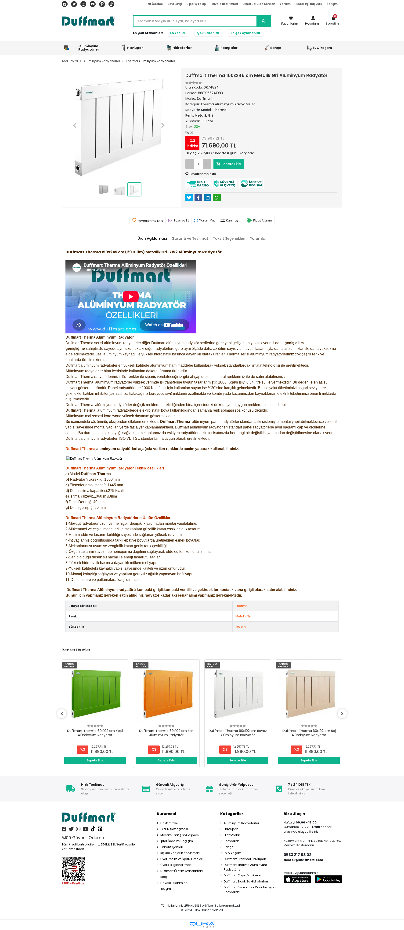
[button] (312, 21)
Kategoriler (231, 813)
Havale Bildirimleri (224, 4)
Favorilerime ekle (202, 174)
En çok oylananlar (245, 33)
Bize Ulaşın (294, 813)
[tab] (152, 239)
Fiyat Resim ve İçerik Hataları (181, 859)
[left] (62, 714)
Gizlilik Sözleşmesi (174, 829)
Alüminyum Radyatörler (241, 823)
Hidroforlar (232, 835)
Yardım (285, 4)
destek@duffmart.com (303, 860)
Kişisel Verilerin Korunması (180, 853)
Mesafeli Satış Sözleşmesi (179, 835)
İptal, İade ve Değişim (176, 841)
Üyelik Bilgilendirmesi (176, 865)
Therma (241, 606)
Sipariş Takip (196, 4)
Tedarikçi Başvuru (308, 4)
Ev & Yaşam (232, 853)
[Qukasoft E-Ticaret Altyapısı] (202, 925)
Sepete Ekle (231, 164)
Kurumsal (166, 813)
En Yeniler (178, 33)
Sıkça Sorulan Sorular (258, 4)
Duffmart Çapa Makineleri (243, 875)
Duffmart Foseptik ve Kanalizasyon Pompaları (250, 889)
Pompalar (231, 841)
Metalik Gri (243, 616)
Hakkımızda (169, 823)
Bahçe (229, 847)
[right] (342, 714)
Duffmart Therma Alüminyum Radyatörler (245, 867)
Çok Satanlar (208, 33)
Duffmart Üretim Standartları (181, 871)
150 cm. (240, 626)
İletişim (332, 4)
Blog (163, 877)
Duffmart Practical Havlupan (245, 859)
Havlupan (231, 829)
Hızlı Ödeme (153, 4)
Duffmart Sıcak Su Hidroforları (246, 881)
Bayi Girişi (174, 4)
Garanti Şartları (171, 847)
